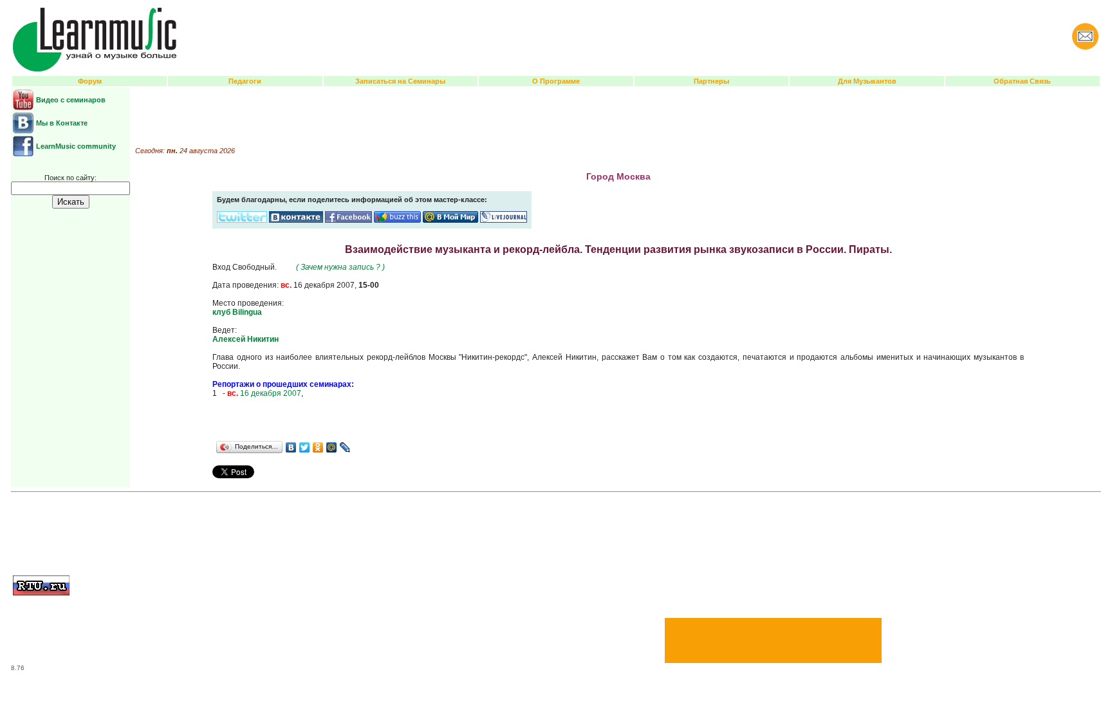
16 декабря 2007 (264, 393)
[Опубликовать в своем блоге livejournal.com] (503, 220)
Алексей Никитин (245, 339)
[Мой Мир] (331, 447)
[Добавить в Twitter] (242, 220)
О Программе (556, 81)
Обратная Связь (1022, 81)
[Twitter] (304, 447)
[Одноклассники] (318, 447)
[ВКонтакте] (291, 447)
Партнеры (711, 81)
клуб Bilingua (237, 312)
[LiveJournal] (345, 447)
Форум (90, 81)
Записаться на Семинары (400, 81)
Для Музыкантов (867, 81)
